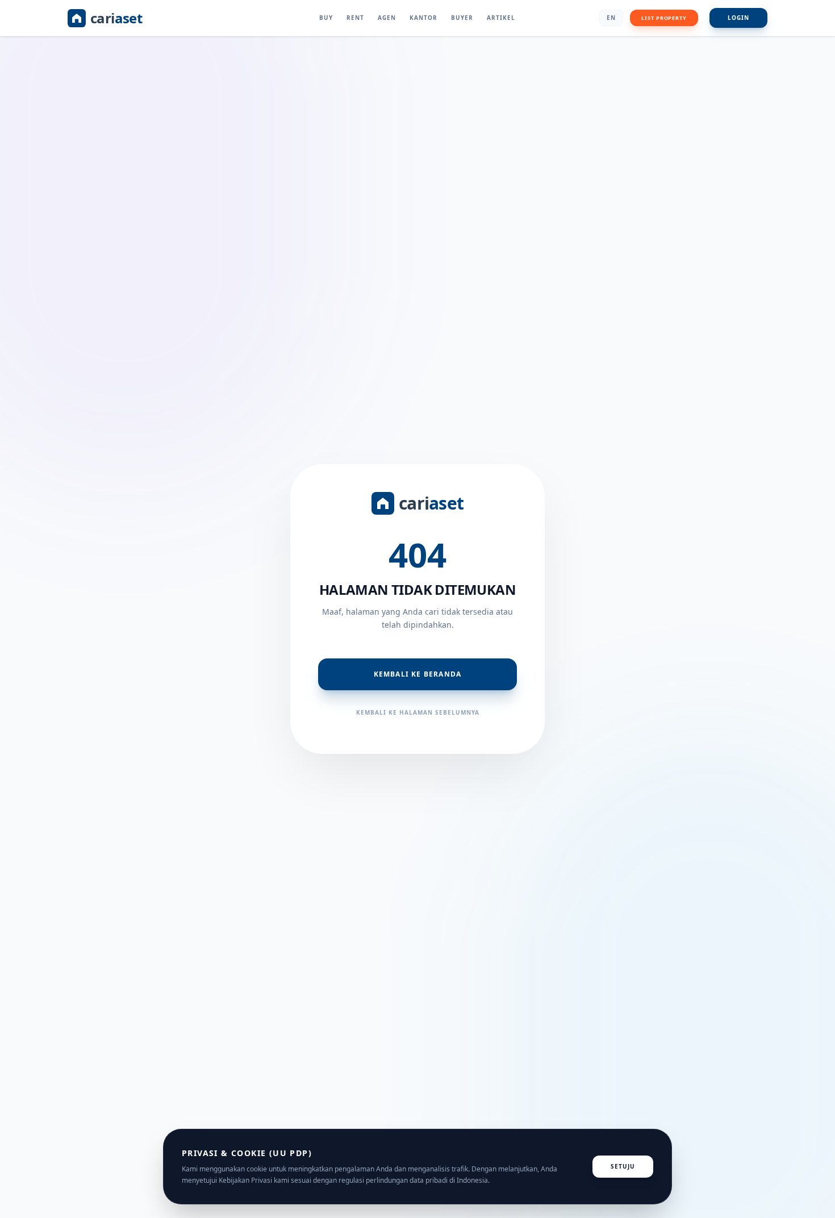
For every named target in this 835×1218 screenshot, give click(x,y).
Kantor (423, 18)
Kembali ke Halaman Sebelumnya (417, 712)
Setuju (623, 1166)
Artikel (501, 18)
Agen (387, 18)
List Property (664, 18)
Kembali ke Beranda (418, 674)
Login (738, 18)
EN (611, 18)
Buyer (462, 18)
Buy (326, 18)
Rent (355, 18)
